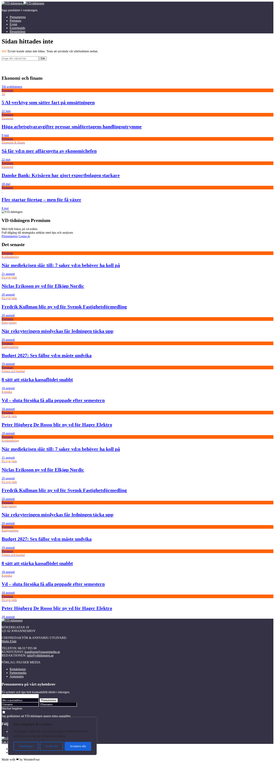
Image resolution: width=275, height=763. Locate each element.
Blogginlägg (17, 31)
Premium (15, 20)
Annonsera (17, 676)
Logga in (24, 236)
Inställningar (26, 746)
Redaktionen (18, 669)
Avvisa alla (51, 746)
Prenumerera (18, 17)
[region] (52, 736)
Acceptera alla (78, 746)
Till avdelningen (12, 86)
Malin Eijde (9, 641)
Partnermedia (18, 672)
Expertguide (17, 28)
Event (13, 24)
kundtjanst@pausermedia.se (42, 652)
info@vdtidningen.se (40, 655)
